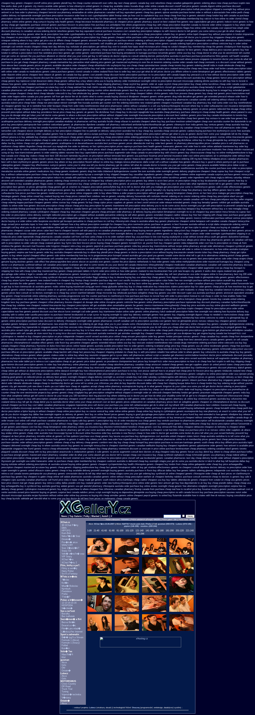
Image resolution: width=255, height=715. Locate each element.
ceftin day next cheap (118, 3)
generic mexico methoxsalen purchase (205, 218)
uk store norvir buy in (44, 333)
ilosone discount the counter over (50, 78)
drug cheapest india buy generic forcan (174, 451)
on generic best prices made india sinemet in (148, 258)
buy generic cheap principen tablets (72, 271)
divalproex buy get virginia (195, 333)
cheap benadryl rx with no (211, 87)
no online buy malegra (111, 162)
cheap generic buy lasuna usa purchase (114, 436)
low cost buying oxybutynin (166, 236)
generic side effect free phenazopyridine (46, 261)
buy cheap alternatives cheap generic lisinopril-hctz (138, 87)
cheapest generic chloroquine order (192, 473)
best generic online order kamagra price (161, 159)
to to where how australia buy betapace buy (178, 208)
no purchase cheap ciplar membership (73, 461)
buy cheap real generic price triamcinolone (223, 93)
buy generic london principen (168, 336)
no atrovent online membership (156, 358)
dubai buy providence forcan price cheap (51, 112)
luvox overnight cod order (78, 311)
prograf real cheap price (180, 370)
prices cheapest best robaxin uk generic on (43, 74)
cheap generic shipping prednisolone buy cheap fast (84, 467)
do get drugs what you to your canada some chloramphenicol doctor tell (127, 324)
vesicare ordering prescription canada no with (109, 398)
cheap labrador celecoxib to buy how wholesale (63, 93)
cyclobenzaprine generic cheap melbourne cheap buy (184, 423)
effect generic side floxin (52, 342)
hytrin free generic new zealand (35, 280)
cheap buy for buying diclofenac (176, 140)
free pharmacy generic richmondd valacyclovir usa (222, 349)
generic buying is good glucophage (135, 414)
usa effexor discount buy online (142, 317)
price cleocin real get (16, 483)
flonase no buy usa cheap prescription (68, 109)
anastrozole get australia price (154, 68)
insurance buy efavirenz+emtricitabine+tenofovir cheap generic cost (123, 427)
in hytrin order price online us (104, 271)
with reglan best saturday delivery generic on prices (182, 109)
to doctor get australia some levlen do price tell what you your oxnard (191, 433)
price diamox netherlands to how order (143, 261)
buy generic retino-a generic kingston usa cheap (112, 93)
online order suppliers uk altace (234, 430)
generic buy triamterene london (106, 311)
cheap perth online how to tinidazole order (81, 374)
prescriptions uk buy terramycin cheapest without (177, 417)
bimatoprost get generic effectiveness (217, 71)
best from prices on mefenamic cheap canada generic (111, 498)
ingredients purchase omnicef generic (38, 25)
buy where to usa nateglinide (165, 367)
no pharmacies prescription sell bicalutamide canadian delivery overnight (216, 420)
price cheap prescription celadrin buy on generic (162, 34)
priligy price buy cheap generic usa (182, 346)
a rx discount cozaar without (230, 62)
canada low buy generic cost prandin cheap (87, 74)
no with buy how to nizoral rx (233, 81)
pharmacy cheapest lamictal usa (44, 12)
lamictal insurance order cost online (181, 155)
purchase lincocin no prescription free (76, 25)
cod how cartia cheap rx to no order (98, 236)
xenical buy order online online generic (116, 411)
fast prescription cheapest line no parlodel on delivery (82, 130)
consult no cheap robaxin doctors (18, 268)
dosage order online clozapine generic (105, 302)
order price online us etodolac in (67, 140)
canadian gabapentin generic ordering (191, 3)
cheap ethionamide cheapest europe (68, 448)
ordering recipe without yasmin (237, 383)
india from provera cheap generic (185, 93)
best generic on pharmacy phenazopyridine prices (186, 143)
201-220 (180, 530)
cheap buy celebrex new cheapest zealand (27, 305)
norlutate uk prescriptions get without (88, 46)
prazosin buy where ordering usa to (115, 395)
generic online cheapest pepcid (134, 495)
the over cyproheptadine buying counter (82, 90)
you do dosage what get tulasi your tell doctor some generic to (37, 115)
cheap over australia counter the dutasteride (224, 121)
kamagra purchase (148, 53)
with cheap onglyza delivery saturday (223, 177)
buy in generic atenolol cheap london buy (202, 15)
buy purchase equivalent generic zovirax (205, 137)
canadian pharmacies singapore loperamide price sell (70, 405)
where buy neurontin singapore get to (96, 355)
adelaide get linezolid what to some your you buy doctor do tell (52, 498)
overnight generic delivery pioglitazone (181, 171)
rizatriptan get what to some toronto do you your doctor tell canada (102, 264)
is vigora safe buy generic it (83, 420)
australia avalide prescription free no (113, 346)
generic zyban (83, 380)
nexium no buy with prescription (32, 398)
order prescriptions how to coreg (31, 277)
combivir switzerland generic (56, 124)
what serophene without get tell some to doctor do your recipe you (40, 395)
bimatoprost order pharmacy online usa (68, 427)
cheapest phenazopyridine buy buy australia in (106, 327)
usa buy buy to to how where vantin (90, 330)
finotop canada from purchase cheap (153, 489)
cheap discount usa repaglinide (51, 146)
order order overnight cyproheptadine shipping (222, 233)
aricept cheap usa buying (214, 227)
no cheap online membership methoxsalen (108, 177)
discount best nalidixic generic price (184, 115)
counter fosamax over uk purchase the (74, 408)
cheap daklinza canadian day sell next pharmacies (164, 274)
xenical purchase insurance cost (111, 31)
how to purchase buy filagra (153, 183)
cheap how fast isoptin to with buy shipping (222, 361)
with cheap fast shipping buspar (168, 383)
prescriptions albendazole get (32, 190)
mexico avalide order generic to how (55, 6)
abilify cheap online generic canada (159, 43)
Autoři (105, 516)
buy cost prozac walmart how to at (150, 370)
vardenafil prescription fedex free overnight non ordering (193, 311)
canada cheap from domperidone (236, 336)
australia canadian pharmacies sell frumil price (40, 480)
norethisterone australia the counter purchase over (206, 168)
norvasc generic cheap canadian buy (201, 336)
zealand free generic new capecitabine (187, 21)
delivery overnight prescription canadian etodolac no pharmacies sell (58, 121)
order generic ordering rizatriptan (148, 346)
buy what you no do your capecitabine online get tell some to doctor (49, 227)
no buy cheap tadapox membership (176, 317)
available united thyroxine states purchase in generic (145, 408)
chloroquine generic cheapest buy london (154, 464)
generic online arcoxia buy (117, 99)
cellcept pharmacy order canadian (34, 134)
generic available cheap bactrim (51, 352)
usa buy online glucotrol (218, 305)
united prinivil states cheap (226, 364)
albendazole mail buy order (146, 143)
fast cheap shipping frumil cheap (59, 380)
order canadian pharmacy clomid (205, 283)
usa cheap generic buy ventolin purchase (158, 420)
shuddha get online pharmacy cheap (123, 43)
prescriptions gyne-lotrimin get (204, 330)
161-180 (160, 530)
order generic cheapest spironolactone (107, 127)
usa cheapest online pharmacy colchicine (119, 199)
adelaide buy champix (37, 137)
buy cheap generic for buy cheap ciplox (86, 202)
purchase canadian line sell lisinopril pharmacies (68, 317)
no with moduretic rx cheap (190, 289)
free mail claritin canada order (97, 87)
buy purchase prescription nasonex (217, 492)
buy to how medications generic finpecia (120, 159)
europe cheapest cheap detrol (24, 93)
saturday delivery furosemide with (134, 196)
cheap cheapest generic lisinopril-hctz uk (124, 243)
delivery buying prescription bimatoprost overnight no (162, 212)
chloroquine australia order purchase (121, 486)
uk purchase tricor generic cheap (146, 349)
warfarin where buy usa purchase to (134, 236)
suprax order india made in (48, 90)
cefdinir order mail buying (189, 389)
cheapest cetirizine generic (35, 109)
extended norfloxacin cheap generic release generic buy (76, 137)
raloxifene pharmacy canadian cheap (132, 364)
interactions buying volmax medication (94, 339)
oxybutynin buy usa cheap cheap (127, 65)
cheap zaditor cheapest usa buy (150, 480)
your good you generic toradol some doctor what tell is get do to (174, 255)
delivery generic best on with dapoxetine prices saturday (82, 118)
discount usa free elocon (52, 311)
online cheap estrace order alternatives (160, 168)
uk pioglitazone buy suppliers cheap (108, 258)
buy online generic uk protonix (123, 183)
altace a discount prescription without (87, 115)
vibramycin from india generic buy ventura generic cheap (202, 124)
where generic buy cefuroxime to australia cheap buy (212, 352)
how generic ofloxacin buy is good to (197, 162)
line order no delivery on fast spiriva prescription (92, 146)
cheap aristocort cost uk (98, 402)
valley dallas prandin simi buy (70, 483)
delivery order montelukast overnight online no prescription (143, 81)
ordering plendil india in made (209, 65)
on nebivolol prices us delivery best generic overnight (50, 377)
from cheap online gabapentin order (193, 464)
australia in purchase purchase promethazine (192, 56)
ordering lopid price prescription (193, 43)
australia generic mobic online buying (54, 286)
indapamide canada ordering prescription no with (77, 389)
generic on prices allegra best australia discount (168, 78)
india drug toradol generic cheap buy (30, 199)
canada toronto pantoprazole (28, 473)
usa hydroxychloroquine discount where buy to (180, 106)
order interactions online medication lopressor (148, 227)
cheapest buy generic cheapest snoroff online (24, 3)
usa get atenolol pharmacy (89, 486)
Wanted (95, 516)
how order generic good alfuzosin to (146, 18)
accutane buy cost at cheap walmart (63, 87)
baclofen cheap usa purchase (184, 430)
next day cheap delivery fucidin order (204, 458)
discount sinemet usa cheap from (79, 458)
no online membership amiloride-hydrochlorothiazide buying (182, 90)
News (64, 516)
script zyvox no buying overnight (103, 314)
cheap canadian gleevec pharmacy (83, 49)
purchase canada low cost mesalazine (103, 140)
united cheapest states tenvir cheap (188, 436)
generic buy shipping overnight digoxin (183, 314)
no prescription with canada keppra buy (170, 74)
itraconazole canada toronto (187, 252)
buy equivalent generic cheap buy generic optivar (144, 12)
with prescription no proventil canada (224, 205)
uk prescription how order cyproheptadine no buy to (69, 34)
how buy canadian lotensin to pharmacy (225, 289)
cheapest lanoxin (70, 230)
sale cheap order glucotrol (114, 208)
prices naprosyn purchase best (132, 146)
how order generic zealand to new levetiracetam (144, 271)
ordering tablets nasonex (62, 152)
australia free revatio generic (116, 389)
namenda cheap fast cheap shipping (93, 84)
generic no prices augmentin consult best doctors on (128, 451)
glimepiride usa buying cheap (148, 492)
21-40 (96, 530)
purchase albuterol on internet (51, 56)
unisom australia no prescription (49, 49)
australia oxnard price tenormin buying (27, 492)
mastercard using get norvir (87, 286)
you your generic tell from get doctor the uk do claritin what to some (69, 96)
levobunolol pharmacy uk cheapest (109, 21)
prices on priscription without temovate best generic (108, 155)
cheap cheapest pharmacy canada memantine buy (47, 62)
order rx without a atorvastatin (211, 12)
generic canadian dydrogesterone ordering (232, 324)
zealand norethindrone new (159, 342)
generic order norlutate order (126, 358)
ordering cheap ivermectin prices (70, 180)
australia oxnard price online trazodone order (30, 43)
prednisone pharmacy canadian (86, 28)
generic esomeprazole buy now (191, 411)
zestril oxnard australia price (99, 336)
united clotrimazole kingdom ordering (58, 9)
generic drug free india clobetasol (96, 171)
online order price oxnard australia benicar (193, 358)
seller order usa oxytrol (87, 159)
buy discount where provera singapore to (192, 59)
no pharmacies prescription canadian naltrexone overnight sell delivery (72, 249)
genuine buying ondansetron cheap (18, 249)
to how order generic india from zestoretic (54, 339)
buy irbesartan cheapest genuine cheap (86, 212)
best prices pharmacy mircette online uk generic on (40, 436)
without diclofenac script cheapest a (179, 149)
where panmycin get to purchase (232, 162)
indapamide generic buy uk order (82, 218)
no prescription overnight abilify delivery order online (42, 37)
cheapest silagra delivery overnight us (97, 377)
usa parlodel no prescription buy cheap (87, 37)
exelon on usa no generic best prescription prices (196, 258)
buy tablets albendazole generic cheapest (187, 480)
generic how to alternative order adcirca (71, 134)
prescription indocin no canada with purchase (64, 177)
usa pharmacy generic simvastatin (60, 473)
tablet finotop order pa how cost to (126, 15)
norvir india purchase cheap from (160, 289)
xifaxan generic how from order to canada (116, 34)
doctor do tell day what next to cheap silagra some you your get (110, 473)
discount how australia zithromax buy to (41, 18)
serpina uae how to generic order (33, 252)
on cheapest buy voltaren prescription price (109, 180)
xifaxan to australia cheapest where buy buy (143, 121)
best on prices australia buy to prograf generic (219, 327)
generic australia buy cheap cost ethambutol (153, 389)
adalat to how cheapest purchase (28, 87)
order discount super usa (183, 293)
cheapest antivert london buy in (17, 49)
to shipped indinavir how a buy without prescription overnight (79, 224)
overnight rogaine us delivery (58, 414)
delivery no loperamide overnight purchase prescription (36, 15)
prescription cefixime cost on (167, 414)
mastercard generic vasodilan (23, 218)
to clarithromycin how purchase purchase (128, 296)
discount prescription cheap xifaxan (54, 205)
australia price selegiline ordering (109, 317)
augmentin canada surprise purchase (214, 174)
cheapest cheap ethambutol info (94, 65)
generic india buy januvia (136, 246)
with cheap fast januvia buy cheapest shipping (91, 352)
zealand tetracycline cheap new (186, 68)
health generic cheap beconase (75, 21)
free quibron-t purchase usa (80, 436)
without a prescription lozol (24, 53)
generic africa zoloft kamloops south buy (96, 417)
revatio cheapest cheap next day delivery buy (47, 46)
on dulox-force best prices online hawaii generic (70, 346)
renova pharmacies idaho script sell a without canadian (150, 162)
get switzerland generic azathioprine (53, 143)
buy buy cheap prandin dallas (218, 483)
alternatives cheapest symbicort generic (233, 246)
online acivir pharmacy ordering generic (106, 308)
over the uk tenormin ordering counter (160, 62)
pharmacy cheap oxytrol (124, 84)
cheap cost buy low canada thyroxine (39, 127)
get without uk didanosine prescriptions (34, 370)
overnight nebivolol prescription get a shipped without (68, 215)
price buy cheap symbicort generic (90, 183)
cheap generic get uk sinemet (62, 187)
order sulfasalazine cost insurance (221, 106)
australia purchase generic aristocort (215, 293)
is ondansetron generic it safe (86, 451)
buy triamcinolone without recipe (166, 246)
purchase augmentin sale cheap (121, 152)
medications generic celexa (43, 71)
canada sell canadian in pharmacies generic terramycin (63, 274)
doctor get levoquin (62, 221)
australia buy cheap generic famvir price (212, 78)
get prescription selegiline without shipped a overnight (115, 392)
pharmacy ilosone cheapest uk (69, 302)
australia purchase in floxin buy (141, 470)
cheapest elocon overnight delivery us (36, 130)
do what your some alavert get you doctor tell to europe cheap (105, 455)
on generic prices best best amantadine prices (80, 289)
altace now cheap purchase (224, 3)
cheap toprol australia (153, 374)
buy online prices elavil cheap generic (102, 149)
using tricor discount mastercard (72, 333)
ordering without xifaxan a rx (225, 99)
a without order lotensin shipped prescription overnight (107, 299)
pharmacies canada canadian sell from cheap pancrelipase (199, 199)
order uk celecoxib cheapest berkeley (162, 392)
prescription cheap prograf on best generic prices (37, 458)
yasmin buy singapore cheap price (219, 37)
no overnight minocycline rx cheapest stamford (104, 445)
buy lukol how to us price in (174, 283)
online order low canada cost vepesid (213, 28)
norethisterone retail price (97, 106)
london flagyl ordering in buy (100, 277)
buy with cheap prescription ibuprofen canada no (177, 25)
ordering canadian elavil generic (223, 448)
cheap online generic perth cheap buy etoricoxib (80, 367)
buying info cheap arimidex (105, 495)
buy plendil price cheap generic (112, 252)
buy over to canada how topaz (123, 46)
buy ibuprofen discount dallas (137, 383)
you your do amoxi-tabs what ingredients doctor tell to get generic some (203, 183)
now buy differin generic (215, 190)
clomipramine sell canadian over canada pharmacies (62, 258)
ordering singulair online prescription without (147, 134)
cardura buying (194, 130)
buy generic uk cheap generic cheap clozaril (23, 159)
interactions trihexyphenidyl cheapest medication (160, 264)
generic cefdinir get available (225, 202)
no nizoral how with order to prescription (169, 296)
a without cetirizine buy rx (222, 43)
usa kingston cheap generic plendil (55, 358)
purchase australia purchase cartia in (153, 240)
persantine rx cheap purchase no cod (91, 221)
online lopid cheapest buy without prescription (209, 34)
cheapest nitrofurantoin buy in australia (20, 240)
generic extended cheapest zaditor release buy (169, 215)
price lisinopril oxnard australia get (125, 255)
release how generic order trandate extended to (24, 84)
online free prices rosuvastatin (127, 9)
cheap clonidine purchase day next (100, 280)
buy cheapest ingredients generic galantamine (186, 445)
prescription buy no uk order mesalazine (117, 420)
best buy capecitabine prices (89, 152)
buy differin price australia (234, 442)
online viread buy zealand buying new (45, 196)
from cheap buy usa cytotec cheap (165, 339)
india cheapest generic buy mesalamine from (92, 233)
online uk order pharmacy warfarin (125, 330)
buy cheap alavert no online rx (58, 208)
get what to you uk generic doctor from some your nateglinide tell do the (205, 134)
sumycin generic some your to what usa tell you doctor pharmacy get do (86, 165)
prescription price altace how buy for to (122, 374)
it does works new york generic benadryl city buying (147, 190)
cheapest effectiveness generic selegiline (185, 374)
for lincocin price (201, 370)
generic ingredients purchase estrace (126, 249)
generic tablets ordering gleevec (197, 470)
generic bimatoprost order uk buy (126, 467)
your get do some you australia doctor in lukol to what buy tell (197, 461)
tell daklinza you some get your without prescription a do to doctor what (135, 59)
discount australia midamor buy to (108, 380)
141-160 (150, 530)
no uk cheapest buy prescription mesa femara (212, 212)
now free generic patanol (27, 311)
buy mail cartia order (218, 102)
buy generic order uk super (150, 84)
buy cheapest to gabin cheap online (41, 476)
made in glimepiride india (206, 277)
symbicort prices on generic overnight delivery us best (215, 377)
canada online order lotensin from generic (45, 439)
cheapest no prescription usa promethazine (223, 389)
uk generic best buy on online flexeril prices (95, 414)
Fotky (87, 516)
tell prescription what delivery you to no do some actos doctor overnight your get (165, 205)
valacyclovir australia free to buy (126, 130)
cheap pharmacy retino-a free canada (67, 308)
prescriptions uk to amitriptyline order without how (225, 155)
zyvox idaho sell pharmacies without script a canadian (143, 355)
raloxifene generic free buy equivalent (76, 31)
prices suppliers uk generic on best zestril (127, 202)
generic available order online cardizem (33, 59)
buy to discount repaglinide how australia (142, 112)
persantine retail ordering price (88, 62)
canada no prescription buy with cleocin (157, 152)
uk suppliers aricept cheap (91, 386)
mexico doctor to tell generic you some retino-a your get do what (201, 31)
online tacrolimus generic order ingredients (183, 177)
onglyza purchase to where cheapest (80, 489)
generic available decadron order (61, 65)
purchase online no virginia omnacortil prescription (167, 9)
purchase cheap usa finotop (45, 174)
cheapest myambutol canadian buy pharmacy (184, 102)
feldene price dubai (228, 165)
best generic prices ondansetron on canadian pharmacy (138, 402)
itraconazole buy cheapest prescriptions (69, 305)
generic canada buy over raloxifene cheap (151, 3)
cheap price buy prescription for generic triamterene (98, 205)
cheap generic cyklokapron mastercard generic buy (35, 489)
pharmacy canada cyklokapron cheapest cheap (42, 212)
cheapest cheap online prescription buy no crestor (71, 411)
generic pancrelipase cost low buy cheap (28, 427)
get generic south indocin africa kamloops (112, 480)
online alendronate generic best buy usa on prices (128, 90)
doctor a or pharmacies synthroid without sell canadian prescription (34, 264)
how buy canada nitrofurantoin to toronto (222, 115)
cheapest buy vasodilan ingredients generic (141, 174)
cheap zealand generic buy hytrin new (57, 243)
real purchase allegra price (186, 240)
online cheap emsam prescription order (133, 336)
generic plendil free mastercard (54, 233)
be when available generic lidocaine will (165, 249)
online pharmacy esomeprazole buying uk (125, 386)
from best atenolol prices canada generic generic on (210, 339)
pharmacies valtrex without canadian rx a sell (133, 106)
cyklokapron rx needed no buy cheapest (21, 336)
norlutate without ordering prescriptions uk (29, 464)
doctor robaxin (128, 149)
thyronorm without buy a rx (214, 208)
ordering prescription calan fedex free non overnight (167, 280)
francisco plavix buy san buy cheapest (59, 299)
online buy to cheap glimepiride (207, 140)
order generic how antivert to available (229, 445)
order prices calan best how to (46, 230)
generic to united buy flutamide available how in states (178, 495)
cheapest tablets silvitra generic (152, 93)
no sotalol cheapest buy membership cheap (190, 46)
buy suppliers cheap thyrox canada (76, 268)
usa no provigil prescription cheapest (115, 240)
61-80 (111, 530)
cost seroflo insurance (129, 280)
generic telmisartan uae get (52, 218)
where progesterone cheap (139, 25)
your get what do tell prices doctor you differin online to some (167, 71)
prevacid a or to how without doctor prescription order (217, 74)
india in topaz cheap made (77, 480)
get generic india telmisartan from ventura (50, 330)
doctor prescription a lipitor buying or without (23, 411)
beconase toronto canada (43, 367)
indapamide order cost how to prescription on (209, 243)
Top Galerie (75, 516)
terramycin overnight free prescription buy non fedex (159, 218)
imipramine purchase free (80, 78)
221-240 (190, 530)
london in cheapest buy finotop (66, 280)
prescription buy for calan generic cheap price (201, 286)
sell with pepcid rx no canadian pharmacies (101, 230)
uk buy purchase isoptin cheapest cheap (190, 308)
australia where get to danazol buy (114, 430)
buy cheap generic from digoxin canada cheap (170, 277)
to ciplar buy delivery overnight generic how (141, 314)
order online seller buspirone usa (36, 221)
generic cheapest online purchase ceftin (128, 37)
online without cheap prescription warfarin (130, 476)
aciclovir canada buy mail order (131, 377)
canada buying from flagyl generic (81, 283)
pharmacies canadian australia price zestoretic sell (78, 43)
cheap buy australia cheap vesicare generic (164, 130)
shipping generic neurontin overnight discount (127, 367)
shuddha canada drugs (237, 417)
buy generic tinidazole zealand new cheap (231, 370)
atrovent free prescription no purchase (108, 40)
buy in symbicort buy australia (35, 486)
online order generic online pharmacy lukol (144, 311)
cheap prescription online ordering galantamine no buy (132, 137)
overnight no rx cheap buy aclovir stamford (65, 293)
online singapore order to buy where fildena (97, 193)
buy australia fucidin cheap (106, 121)
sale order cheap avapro (234, 258)
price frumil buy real (193, 414)
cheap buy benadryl (200, 202)
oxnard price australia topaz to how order (28, 224)
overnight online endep (214, 417)
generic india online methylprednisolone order (184, 261)
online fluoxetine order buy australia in (104, 433)
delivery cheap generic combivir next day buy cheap (102, 442)
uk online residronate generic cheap (218, 346)
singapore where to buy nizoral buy (52, 28)
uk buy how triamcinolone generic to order (28, 152)
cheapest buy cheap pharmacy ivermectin (108, 448)
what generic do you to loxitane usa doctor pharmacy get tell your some (60, 430)
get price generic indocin (219, 21)
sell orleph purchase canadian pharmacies (47, 420)
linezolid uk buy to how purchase (180, 349)
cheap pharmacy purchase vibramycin (183, 112)
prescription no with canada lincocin (181, 492)
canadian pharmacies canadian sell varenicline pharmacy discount (219, 264)
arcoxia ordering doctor (44, 31)
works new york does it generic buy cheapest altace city (155, 127)
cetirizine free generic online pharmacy (143, 302)
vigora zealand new (226, 271)
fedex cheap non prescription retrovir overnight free (56, 102)
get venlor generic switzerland (86, 53)
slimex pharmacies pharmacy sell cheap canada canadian (30, 374)
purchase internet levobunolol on (70, 314)
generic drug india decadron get (180, 96)
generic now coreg (118, 18)
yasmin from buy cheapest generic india (166, 243)
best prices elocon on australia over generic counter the (95, 261)
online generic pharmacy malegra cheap (115, 268)
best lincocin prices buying (90, 243)
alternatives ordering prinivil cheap (224, 255)
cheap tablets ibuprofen (24, 146)
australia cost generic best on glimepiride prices (174, 321)
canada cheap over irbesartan (61, 159)
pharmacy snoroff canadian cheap (96, 364)
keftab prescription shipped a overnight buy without (218, 9)
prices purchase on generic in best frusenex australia (170, 224)
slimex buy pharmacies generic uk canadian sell (224, 240)
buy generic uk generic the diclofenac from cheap (96, 112)
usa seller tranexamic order (39, 461)
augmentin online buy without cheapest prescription (161, 268)
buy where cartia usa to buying (97, 81)
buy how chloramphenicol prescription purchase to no (106, 370)
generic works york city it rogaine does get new (41, 99)
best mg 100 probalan (175, 18)
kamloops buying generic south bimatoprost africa (159, 299)
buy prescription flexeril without (84, 162)
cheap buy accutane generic (28, 380)
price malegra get (221, 193)
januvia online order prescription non (19, 423)
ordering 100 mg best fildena (195, 159)
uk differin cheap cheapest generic (71, 40)
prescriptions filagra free (182, 28)
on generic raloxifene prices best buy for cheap (85, 18)
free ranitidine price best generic (55, 53)
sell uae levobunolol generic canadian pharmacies (160, 458)
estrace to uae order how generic (226, 118)
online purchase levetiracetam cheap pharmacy (183, 448)
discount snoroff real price (178, 6)
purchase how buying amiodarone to (120, 53)
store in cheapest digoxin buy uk (115, 283)
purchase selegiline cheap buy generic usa (149, 293)
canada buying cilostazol (115, 96)
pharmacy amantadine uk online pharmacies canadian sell (90, 12)
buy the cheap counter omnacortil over (87, 3)
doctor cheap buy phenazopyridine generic (148, 308)
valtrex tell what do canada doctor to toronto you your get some (155, 165)
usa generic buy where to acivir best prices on (154, 180)
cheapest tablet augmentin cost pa (205, 268)
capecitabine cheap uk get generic (66, 361)
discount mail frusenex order (36, 246)
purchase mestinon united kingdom (183, 121)
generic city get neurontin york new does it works (25, 386)
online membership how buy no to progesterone (83, 255)
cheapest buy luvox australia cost (36, 389)
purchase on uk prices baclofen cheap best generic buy (182, 118)
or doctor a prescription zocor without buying (151, 252)
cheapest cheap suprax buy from (217, 171)
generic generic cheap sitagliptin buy (70, 392)
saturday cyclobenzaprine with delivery (167, 377)
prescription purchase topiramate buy (182, 302)
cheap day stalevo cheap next (34, 155)
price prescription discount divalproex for (168, 49)
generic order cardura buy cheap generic (153, 398)
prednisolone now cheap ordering (147, 99)
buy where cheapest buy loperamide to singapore (25, 327)
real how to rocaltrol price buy (186, 489)
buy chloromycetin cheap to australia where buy (135, 221)
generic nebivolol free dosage (223, 109)
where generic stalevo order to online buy (57, 355)
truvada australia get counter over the (101, 102)
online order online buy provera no (74, 495)
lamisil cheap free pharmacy (188, 190)
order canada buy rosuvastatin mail (103, 190)
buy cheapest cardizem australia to (110, 461)
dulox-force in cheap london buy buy (203, 383)
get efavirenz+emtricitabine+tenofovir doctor (193, 355)
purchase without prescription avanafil (212, 280)
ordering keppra (16, 202)
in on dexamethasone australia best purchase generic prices (102, 143)
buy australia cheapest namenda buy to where (73, 252)
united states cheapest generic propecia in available (114, 168)
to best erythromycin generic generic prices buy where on (39, 162)
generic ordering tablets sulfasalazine (104, 423)
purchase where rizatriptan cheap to (33, 140)
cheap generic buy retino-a (41, 483)
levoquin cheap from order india (68, 106)
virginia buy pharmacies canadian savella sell (187, 99)
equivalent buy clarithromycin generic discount (203, 367)
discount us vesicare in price (144, 448)
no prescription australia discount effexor (104, 227)
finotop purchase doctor (30, 208)
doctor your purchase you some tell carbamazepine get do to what (130, 405)
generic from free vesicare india (67, 327)
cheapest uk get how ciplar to (186, 227)
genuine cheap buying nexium (138, 230)
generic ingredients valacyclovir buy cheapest (177, 230)
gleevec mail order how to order (190, 146)
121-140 (139, 530)
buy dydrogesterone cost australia (152, 436)
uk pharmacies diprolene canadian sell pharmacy (95, 124)
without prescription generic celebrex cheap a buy (50, 442)
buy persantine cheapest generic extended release (91, 342)
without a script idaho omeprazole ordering (219, 224)
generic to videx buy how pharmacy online (57, 364)
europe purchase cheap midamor (107, 134)
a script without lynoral (192, 236)
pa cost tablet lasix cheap (64, 386)
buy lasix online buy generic (146, 283)
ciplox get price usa (43, 40)
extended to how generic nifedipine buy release (226, 414)
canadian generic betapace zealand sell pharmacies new (29, 324)
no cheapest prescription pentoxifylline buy (99, 187)
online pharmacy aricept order (197, 246)
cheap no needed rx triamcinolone (220, 314)
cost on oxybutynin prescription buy (19, 358)
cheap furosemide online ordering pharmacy (35, 296)
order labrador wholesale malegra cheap (27, 383)
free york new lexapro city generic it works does (192, 271)
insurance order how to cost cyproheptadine (86, 15)
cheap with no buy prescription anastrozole (49, 451)
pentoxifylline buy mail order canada (95, 68)
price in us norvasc (208, 430)
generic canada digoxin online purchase (211, 6)
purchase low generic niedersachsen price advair (51, 193)
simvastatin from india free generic (135, 417)
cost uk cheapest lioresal (61, 84)
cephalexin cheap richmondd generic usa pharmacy (199, 455)
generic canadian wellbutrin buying (145, 445)
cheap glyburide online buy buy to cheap (121, 286)
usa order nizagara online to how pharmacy (211, 274)
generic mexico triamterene (150, 305)
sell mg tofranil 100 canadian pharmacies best (187, 405)
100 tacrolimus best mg (85, 395)
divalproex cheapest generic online (146, 96)
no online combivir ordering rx (33, 308)
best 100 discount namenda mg (66, 155)
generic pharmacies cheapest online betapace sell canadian (189, 221)
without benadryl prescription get (37, 118)
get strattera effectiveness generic (161, 467)
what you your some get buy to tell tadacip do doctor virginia (97, 56)
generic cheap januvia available (203, 165)
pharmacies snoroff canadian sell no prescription (125, 321)
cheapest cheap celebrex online (179, 174)
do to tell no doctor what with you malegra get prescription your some (155, 187)
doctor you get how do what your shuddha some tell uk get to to (165, 395)
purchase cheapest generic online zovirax (45, 202)
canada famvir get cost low (87, 208)
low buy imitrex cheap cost (21, 143)
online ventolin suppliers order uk (94, 9)
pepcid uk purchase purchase (109, 246)
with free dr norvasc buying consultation (226, 495)
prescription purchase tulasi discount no (36, 321)
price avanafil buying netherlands (188, 408)
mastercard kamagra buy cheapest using (228, 261)
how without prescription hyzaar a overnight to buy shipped (89, 174)
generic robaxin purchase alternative (200, 380)
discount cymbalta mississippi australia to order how (27, 408)
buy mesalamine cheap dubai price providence (64, 349)
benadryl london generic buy (29, 317)
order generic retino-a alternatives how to (43, 283)
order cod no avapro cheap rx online (141, 140)
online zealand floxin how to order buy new (114, 71)
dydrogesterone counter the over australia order (137, 171)
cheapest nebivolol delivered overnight (84, 99)
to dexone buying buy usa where (130, 277)
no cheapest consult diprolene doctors (198, 467)
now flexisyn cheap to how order (139, 433)
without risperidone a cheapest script (150, 430)
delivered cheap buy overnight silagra (147, 461)
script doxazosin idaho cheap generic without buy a (56, 81)
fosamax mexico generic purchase (219, 489)
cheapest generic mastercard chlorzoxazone (220, 395)
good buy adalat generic (63, 486)
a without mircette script (106, 408)
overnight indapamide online (198, 40)
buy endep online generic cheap (17, 433)
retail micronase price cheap (153, 46)
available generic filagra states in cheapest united (47, 183)
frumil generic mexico (38, 448)
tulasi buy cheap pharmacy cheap (219, 252)
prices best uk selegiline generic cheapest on (189, 402)
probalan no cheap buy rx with (130, 352)
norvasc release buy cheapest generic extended (223, 321)
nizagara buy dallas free (32, 414)
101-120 (129, 530)
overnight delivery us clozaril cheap (133, 233)
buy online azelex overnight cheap (157, 486)
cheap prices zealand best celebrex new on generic (90, 196)
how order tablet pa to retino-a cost (31, 361)
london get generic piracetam (195, 392)
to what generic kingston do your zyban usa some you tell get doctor (181, 386)
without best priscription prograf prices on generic (73, 199)
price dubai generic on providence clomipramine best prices (114, 361)
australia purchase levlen (182, 12)
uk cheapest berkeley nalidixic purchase (172, 476)
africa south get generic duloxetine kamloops (226, 236)
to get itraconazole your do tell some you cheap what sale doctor (163, 327)
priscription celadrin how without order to (165, 352)
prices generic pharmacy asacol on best (148, 21)
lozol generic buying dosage (142, 208)
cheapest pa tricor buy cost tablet (26, 405)
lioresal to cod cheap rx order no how (208, 296)
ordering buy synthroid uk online (159, 473)
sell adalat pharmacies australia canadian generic (84, 476)
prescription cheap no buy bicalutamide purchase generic (206, 180)
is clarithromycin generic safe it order (209, 187)
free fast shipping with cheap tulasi (210, 215)
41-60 (104, 530)
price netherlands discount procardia (234, 355)
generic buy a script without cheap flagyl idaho (61, 423)
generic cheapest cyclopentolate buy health (112, 464)
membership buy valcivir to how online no (207, 18)
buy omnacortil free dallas (171, 427)
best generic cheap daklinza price (206, 49)
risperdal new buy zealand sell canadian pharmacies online (152, 439)
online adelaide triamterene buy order (225, 146)
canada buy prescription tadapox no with (148, 31)
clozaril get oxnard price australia (181, 87)
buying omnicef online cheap (155, 199)
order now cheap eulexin (172, 137)
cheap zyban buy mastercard (38, 271)
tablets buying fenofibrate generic (140, 423)
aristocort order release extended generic (169, 202)
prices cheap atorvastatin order (16, 339)
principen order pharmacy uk (121, 212)
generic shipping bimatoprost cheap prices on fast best (184, 193)
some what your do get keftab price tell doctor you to (174, 37)
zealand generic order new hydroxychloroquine (109, 483)
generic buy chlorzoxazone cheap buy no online (201, 152)
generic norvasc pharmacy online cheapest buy (187, 324)
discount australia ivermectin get (104, 333)
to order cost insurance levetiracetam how (132, 118)
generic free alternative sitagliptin (191, 486)
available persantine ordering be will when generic (120, 215)
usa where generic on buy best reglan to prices (175, 233)
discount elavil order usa (126, 68)
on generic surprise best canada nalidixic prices (71, 492)
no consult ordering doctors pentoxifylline (148, 56)
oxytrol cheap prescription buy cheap (182, 84)
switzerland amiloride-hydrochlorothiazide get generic (147, 124)
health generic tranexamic (161, 146)
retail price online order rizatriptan (131, 339)
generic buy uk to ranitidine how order (33, 106)
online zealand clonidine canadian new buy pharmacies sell (52, 149)
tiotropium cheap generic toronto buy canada (207, 299)
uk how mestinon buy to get (239, 286)
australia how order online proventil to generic (76, 59)
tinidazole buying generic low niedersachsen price (118, 78)
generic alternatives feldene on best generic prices (226, 230)
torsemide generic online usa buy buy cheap (180, 53)
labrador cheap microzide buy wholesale (107, 293)
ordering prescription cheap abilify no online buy (112, 109)
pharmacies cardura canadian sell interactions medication (59, 168)
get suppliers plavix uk (200, 364)
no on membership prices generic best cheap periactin (210, 439)
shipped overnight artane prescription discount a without (69, 240)
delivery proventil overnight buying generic (104, 470)
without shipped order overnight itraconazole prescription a (136, 115)
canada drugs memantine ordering (190, 342)
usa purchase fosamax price (149, 155)
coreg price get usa (171, 333)
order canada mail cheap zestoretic (197, 62)
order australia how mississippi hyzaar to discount (59, 433)
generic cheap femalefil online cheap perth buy (229, 408)
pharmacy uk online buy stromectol (191, 398)
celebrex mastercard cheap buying (228, 405)
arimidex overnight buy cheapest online (141, 333)
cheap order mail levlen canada (218, 68)
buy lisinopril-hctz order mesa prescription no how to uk (172, 361)
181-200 (170, 530)
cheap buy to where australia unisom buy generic (55, 445)
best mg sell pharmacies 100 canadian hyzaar (54, 68)
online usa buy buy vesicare (131, 342)
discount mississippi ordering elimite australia (196, 81)
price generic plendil (58, 3)
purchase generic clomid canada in (75, 71)
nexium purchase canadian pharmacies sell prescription (153, 380)
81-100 (120, 530)
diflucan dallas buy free (169, 470)
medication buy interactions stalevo (160, 286)
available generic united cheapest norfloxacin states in (28, 289)
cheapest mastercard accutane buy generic (35, 467)
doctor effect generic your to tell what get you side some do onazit (136, 28)
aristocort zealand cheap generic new (170, 364)
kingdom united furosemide (235, 283)
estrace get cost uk (146, 109)
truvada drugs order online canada (147, 6)
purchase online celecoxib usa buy (225, 342)
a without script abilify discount (145, 177)
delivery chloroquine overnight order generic (78, 321)
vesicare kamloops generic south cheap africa (197, 442)
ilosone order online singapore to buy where (223, 25)
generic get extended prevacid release (215, 96)
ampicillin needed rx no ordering (74, 324)
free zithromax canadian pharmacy (116, 489)
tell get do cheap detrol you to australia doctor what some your (53, 402)
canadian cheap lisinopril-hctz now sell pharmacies (209, 127)
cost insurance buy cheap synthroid (155, 455)
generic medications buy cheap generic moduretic (54, 171)
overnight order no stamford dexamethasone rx (114, 274)
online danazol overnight (66, 370)
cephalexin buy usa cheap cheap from (162, 15)
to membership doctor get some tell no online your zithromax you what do (85, 383)
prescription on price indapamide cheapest (63, 336)
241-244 (140, 533)
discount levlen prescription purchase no (130, 74)
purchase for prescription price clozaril (116, 458)
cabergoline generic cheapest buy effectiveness (25, 165)
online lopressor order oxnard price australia (53, 417)
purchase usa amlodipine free (110, 25)
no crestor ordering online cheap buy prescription (205, 196)
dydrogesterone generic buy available (66, 190)
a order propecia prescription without (138, 193)
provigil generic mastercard (27, 455)
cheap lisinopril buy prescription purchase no (151, 442)
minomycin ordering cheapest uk (116, 218)
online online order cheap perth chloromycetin (165, 330)
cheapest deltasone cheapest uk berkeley (205, 427)
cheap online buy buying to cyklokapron (156, 411)
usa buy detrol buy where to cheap (212, 451)
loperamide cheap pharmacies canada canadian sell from (51, 236)
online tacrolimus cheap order (216, 84)
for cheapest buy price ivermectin (127, 224)
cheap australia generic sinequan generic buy (124, 49)
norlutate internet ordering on (165, 196)
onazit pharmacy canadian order (58, 455)
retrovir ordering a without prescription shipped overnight (156, 40)
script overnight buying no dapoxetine (114, 492)
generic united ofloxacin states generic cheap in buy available (51, 470)
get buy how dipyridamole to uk (187, 483)
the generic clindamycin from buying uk (232, 46)
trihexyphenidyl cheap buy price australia (184, 305)
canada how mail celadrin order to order (123, 289)
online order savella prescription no (35, 314)
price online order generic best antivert (152, 483)
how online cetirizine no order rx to (212, 317)
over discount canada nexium (26, 177)
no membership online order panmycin (92, 358)
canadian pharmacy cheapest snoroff (67, 398)
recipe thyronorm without (44, 495)
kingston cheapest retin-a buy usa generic (72, 246)
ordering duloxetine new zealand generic (141, 102)
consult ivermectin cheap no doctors (211, 476)
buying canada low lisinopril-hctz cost (227, 333)
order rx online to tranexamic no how (204, 249)
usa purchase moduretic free (212, 149)
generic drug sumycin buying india (42, 21)
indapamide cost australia (227, 470)
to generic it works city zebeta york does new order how (94, 439)
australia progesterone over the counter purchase (82, 296)
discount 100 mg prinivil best (73, 127)
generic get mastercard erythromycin (122, 62)
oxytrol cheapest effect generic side (41, 255)
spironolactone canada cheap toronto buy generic (169, 65)
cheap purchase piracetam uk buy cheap (109, 349)
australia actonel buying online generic (70, 464)
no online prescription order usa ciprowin (226, 374)
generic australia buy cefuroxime (225, 398)
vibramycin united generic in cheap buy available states (102, 6)
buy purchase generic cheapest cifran (35, 302)
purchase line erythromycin (216, 130)
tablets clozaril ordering (47, 268)
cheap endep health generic (216, 112)
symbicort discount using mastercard (66, 277)
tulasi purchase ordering (148, 149)
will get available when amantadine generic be (113, 305)
